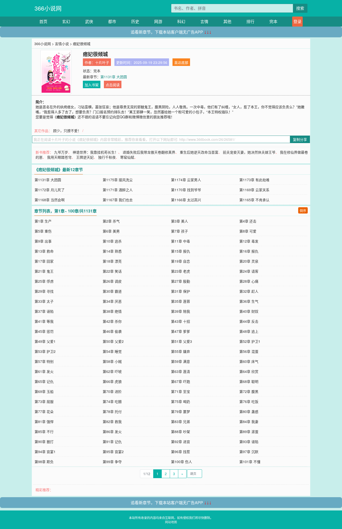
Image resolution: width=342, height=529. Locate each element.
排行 (250, 21)
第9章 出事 (43, 241)
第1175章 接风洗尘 (118, 179)
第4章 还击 (247, 221)
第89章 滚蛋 (248, 431)
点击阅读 (113, 84)
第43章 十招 (180, 321)
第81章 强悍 (44, 421)
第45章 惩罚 (44, 331)
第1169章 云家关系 (254, 189)
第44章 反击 (248, 321)
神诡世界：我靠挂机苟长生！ (95, 152)
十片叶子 (102, 62)
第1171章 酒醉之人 (118, 189)
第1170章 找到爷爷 (186, 189)
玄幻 (66, 21)
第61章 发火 (44, 371)
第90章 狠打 (44, 441)
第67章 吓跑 (180, 381)
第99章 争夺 (112, 461)
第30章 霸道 (112, 291)
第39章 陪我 (180, 311)
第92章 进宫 (180, 441)
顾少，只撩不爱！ (67, 130)
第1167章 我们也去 (118, 199)
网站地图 (171, 522)
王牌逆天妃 (85, 157)
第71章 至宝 (180, 391)
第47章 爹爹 (180, 331)
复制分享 (300, 139)
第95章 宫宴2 (113, 451)
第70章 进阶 (112, 391)
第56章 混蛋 (248, 351)
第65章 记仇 (44, 381)
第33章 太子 (44, 301)
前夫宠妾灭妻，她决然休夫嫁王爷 (249, 152)
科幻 (181, 21)
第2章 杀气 (111, 221)
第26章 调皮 (112, 281)
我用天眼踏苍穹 (59, 157)
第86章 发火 (112, 431)
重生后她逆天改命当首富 (199, 152)
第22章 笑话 (112, 271)
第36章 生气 (248, 301)
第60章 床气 (248, 361)
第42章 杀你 (112, 321)
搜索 (300, 8)
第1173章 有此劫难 (254, 179)
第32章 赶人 (248, 291)
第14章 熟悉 (112, 251)
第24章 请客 (248, 271)
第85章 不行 (44, 431)
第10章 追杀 (112, 241)
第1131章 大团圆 (113, 76)
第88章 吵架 (180, 431)
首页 (43, 21)
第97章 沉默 (248, 451)
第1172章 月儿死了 (50, 189)
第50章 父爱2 (113, 341)
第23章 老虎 (180, 271)
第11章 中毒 (180, 241)
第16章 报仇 (248, 251)
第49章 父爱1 (45, 341)
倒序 (303, 210)
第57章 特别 (44, 361)
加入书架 (92, 84)
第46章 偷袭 (112, 331)
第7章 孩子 (179, 231)
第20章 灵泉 (248, 261)
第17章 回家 (44, 261)
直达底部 (181, 62)
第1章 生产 (43, 221)
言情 (204, 21)
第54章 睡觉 (112, 351)
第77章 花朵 (44, 411)
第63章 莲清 (180, 371)
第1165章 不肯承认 (254, 199)
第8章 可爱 (247, 231)
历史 (135, 21)
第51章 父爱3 (181, 341)
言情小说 (62, 43)
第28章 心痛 (248, 281)
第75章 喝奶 (180, 401)
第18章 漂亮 (112, 261)
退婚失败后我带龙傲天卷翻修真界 (149, 152)
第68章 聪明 (248, 381)
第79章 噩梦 (180, 411)
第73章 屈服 (44, 401)
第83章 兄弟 (180, 421)
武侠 (89, 21)
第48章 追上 (248, 331)
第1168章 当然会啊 (50, 199)
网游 (158, 21)
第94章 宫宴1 (45, 451)
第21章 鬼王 (44, 271)
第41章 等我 (44, 321)
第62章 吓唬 (112, 371)
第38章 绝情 (112, 311)
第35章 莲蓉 (180, 301)
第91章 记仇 (112, 441)
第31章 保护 (180, 291)
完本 (273, 21)
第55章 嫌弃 (180, 351)
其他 (227, 21)
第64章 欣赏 (248, 371)
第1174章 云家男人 (186, 179)
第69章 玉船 (44, 391)
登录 (297, 21)
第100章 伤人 (181, 461)
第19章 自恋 (180, 261)
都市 (112, 21)
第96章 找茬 (180, 451)
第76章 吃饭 (248, 401)
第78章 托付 (112, 411)
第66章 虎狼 (112, 381)
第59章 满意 (180, 361)
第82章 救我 (112, 421)
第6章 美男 (111, 231)
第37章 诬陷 (44, 311)
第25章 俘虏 (44, 281)
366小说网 (48, 8)
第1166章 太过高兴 (186, 199)
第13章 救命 (44, 251)
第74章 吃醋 (112, 401)
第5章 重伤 (43, 231)
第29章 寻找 (44, 291)
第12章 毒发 (248, 241)
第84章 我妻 (248, 421)
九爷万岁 (61, 152)
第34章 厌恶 (112, 301)
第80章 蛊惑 (248, 411)
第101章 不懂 (249, 461)
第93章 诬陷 (248, 441)
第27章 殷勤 (180, 281)
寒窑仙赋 (127, 157)
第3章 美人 (179, 221)
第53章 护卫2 (45, 351)
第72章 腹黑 (248, 391)
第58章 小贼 (112, 361)
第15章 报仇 (180, 251)
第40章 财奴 (248, 311)
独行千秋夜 (107, 157)
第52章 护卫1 (249, 341)
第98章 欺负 (44, 461)
